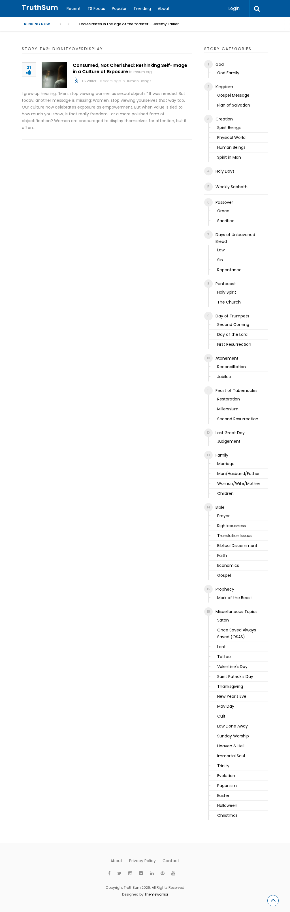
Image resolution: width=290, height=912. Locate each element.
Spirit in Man (229, 157)
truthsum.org (140, 71)
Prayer (223, 516)
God (220, 64)
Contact (171, 861)
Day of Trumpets (232, 316)
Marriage (225, 463)
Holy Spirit (226, 292)
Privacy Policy (142, 861)
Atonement (227, 358)
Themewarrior (156, 894)
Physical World (231, 137)
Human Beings (139, 81)
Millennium (227, 409)
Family (222, 455)
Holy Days (225, 171)
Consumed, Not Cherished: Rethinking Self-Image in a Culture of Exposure (130, 68)
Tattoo (224, 656)
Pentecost (226, 284)
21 (29, 67)
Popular (119, 8)
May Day (225, 706)
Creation (224, 119)
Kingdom (224, 87)
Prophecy (225, 589)
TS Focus (96, 8)
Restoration (228, 399)
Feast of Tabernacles (236, 390)
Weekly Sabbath (232, 187)
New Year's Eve (231, 696)
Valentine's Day (232, 666)
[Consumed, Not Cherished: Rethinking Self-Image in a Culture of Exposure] (54, 75)
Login (234, 8)
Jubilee (224, 376)
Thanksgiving (230, 686)
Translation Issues (234, 535)
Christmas (227, 815)
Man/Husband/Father (238, 473)
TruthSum (40, 7)
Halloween (227, 805)
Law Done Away (232, 726)
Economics (228, 565)
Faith (222, 555)
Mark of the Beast (234, 598)
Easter (223, 795)
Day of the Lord (232, 334)
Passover (224, 202)
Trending (142, 8)
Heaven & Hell (230, 746)
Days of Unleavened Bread (235, 238)
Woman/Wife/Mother (238, 483)
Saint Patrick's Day (235, 676)
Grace (223, 211)
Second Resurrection (237, 419)
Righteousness (231, 526)
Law (221, 250)
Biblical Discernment (237, 545)
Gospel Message (233, 95)
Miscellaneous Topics (236, 611)
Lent (221, 647)
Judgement (228, 441)
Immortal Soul (231, 756)
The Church (229, 302)
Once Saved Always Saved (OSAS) (236, 633)
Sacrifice (225, 221)
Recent (74, 8)
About (164, 8)
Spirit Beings (229, 127)
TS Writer (89, 81)
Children (225, 493)
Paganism (227, 785)
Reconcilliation (231, 367)
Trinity (223, 766)
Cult (221, 716)
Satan (223, 620)
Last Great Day (230, 433)
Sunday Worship (233, 736)
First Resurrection (234, 344)
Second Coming (233, 324)
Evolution (226, 776)
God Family (228, 73)
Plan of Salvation (233, 105)
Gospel (224, 575)
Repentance (229, 270)
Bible (220, 507)
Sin (220, 260)
